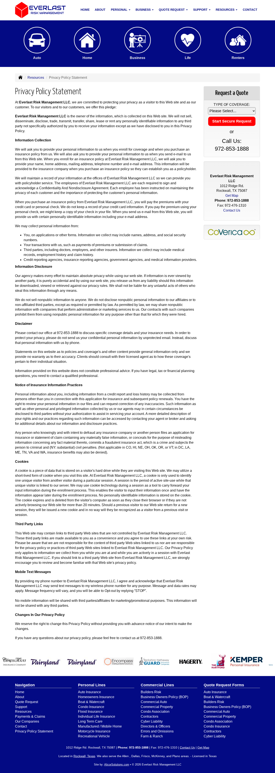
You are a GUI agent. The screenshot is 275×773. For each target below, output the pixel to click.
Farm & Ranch (152, 736)
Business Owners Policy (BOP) (164, 697)
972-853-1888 (67, 333)
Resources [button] (225, 9)
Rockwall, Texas (84, 756)
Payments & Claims (30, 716)
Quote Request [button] (172, 9)
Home (85, 9)
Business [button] (143, 9)
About (100, 9)
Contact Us (231, 210)
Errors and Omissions (157, 731)
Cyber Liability (152, 721)
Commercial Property (157, 707)
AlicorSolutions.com (116, 764)
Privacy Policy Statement (34, 731)
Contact (250, 9)
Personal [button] (119, 9)
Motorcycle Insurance (94, 731)
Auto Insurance (89, 692)
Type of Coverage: (232, 104)
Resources (36, 77)
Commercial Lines (157, 685)
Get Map (231, 195)
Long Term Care (90, 721)
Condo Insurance (91, 707)
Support (21, 707)
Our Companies (27, 721)
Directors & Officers (155, 726)
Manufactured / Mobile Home (100, 726)
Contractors (149, 716)
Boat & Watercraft (91, 702)
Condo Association (155, 711)
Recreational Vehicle (94, 736)
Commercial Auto (154, 702)
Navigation (25, 685)
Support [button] (200, 9)
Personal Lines (91, 685)
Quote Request (26, 702)
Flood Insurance (90, 711)
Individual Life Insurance (96, 716)
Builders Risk (151, 692)
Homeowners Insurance (96, 697)
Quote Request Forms (224, 685)
